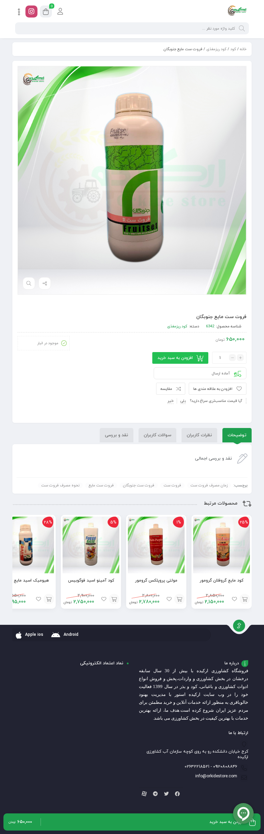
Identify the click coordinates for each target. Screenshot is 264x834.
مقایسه (166, 389)
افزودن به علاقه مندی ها (212, 389)
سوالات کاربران (157, 435)
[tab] (237, 435)
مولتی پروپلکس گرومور (156, 580)
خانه (243, 49)
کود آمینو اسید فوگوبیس (91, 580)
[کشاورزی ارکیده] (237, 11)
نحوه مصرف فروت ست (60, 485)
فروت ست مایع (101, 485)
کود (233, 49)
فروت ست (172, 485)
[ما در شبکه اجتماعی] (31, 11)
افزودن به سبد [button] (245, 599)
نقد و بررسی (116, 435)
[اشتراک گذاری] (44, 283)
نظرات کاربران (199, 435)
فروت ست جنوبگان (138, 485)
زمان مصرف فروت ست (209, 485)
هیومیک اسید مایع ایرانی (26, 580)
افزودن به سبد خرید (175, 358)
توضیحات (237, 435)
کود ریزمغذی (216, 49)
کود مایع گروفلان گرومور (221, 580)
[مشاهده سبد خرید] (46, 12)
